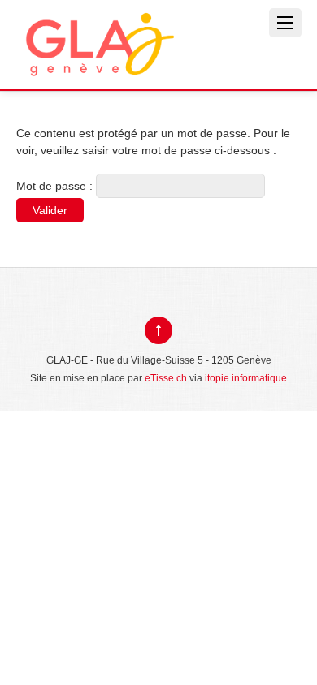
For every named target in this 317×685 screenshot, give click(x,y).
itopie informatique (246, 378)
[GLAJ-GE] (97, 64)
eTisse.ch (166, 378)
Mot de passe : (56, 185)
